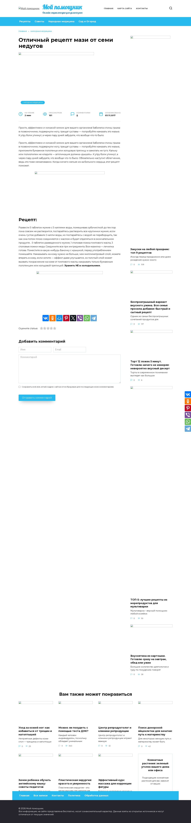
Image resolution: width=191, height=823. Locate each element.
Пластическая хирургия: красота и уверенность (75, 782)
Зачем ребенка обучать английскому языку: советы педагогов (35, 783)
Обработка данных (96, 795)
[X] (73, 318)
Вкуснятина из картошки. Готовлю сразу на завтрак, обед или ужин (148, 659)
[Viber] (80, 318)
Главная (108, 8)
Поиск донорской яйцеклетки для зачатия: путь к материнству (155, 731)
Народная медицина (61, 21)
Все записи (41, 795)
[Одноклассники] (52, 318)
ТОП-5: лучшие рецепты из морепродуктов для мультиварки (148, 603)
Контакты (142, 8)
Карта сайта (124, 8)
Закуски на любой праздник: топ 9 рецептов (149, 251)
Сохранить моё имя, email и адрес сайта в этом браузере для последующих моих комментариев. (68, 387)
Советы (39, 21)
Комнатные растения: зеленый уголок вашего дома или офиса (155, 765)
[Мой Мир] (59, 318)
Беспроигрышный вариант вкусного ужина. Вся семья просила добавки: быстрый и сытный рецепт (150, 307)
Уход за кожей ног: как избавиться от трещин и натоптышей (35, 731)
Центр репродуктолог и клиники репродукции (114, 729)
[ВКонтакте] (46, 318)
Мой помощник (62, 7)
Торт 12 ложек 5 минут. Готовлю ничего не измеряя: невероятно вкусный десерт (150, 365)
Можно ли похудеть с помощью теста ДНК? (73, 729)
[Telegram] (93, 318)
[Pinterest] (66, 318)
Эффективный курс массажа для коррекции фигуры (114, 783)
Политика (74, 795)
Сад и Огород (87, 21)
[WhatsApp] (87, 318)
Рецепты (24, 21)
